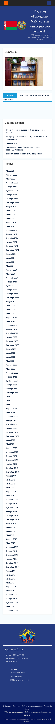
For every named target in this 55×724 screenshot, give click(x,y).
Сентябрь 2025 (12, 203)
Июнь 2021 (10, 401)
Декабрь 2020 (12, 424)
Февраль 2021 (12, 416)
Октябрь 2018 (12, 515)
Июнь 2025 (10, 214)
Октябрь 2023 (12, 294)
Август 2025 (11, 207)
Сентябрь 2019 (12, 472)
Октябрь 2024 (12, 246)
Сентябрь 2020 (12, 436)
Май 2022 (10, 361)
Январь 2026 (11, 187)
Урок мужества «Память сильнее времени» (24, 154)
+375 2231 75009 (16, 677)
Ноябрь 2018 (11, 512)
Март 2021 (10, 413)
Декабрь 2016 (12, 603)
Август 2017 (11, 571)
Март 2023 (10, 321)
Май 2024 (10, 266)
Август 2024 (11, 254)
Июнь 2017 (10, 579)
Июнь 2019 (10, 484)
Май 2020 (10, 444)
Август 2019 (11, 476)
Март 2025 (10, 226)
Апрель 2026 (11, 175)
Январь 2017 (11, 599)
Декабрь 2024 (12, 238)
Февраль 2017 (12, 595)
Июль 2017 (10, 575)
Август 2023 (11, 302)
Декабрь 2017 (12, 555)
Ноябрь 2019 (11, 464)
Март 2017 (10, 591)
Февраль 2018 (12, 547)
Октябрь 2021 (12, 389)
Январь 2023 (11, 329)
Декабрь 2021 (12, 381)
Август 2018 (11, 523)
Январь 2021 (11, 420)
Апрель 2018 (11, 539)
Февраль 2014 (12, 611)
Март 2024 (10, 274)
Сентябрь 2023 (12, 298)
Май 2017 (10, 583)
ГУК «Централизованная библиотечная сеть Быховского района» (27, 713)
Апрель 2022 (11, 365)
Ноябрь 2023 (11, 290)
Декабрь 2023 (12, 286)
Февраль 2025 (12, 230)
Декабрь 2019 (12, 460)
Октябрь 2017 (12, 563)
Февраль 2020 (12, 452)
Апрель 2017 (11, 587)
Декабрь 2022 (12, 333)
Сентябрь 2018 (12, 519)
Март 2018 (10, 543)
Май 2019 (10, 488)
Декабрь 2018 (12, 508)
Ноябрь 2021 (11, 385)
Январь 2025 (11, 234)
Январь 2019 (11, 504)
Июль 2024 (10, 258)
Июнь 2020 (10, 440)
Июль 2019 (10, 480)
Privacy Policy (39, 719)
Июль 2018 (10, 527)
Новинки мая (11, 143)
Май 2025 (10, 218)
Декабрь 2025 (12, 191)
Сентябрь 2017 (12, 567)
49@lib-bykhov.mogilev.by (20, 680)
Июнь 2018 (10, 531)
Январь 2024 (11, 282)
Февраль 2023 (12, 325)
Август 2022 (11, 349)
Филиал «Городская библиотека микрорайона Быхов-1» (40, 21)
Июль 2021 (10, 397)
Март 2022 (10, 369)
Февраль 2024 (12, 278)
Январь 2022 (11, 377)
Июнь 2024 (10, 262)
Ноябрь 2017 (11, 559)
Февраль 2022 (12, 373)
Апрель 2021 (11, 409)
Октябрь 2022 (12, 341)
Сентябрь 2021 (12, 393)
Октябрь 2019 (12, 468)
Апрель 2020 (11, 448)
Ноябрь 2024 (11, 242)
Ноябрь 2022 (11, 337)
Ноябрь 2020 (11, 428)
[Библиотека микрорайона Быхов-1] (27, 642)
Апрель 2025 (11, 222)
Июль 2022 (10, 353)
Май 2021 (10, 405)
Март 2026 (10, 179)
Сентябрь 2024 (12, 250)
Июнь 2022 (10, 357)
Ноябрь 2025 (11, 195)
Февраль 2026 (12, 183)
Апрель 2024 (11, 270)
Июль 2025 (10, 211)
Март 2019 (10, 496)
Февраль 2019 (12, 500)
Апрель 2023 (11, 317)
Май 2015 (10, 607)
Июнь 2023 (10, 310)
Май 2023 (10, 313)
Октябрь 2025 (12, 199)
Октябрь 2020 (12, 432)
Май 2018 (10, 535)
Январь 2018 (11, 551)
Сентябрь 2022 (12, 345)
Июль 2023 (10, 306)
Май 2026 (10, 171)
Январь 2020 (11, 456)
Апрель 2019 (11, 492)
